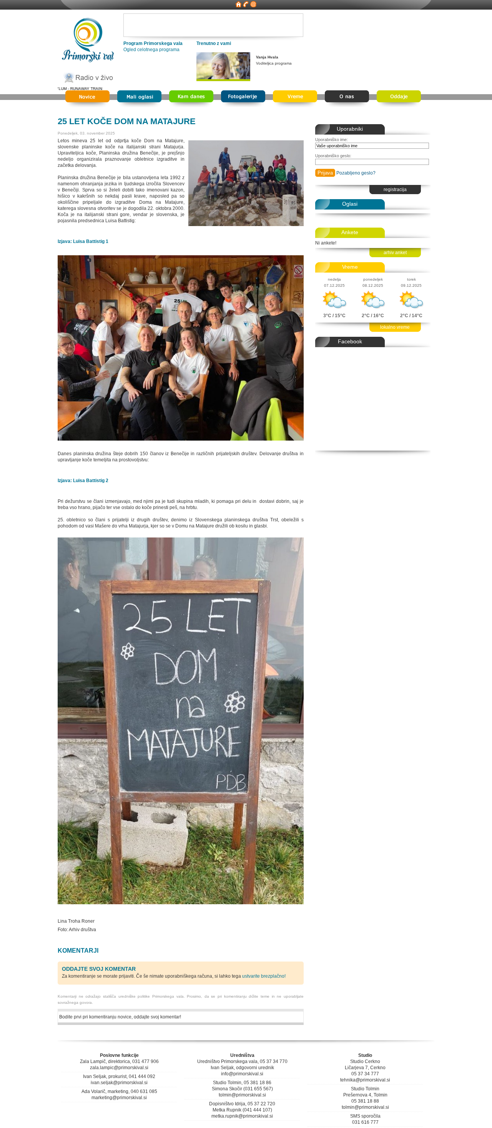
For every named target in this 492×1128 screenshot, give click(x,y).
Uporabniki (350, 129)
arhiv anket (395, 252)
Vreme (350, 267)
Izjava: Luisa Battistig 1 (83, 241)
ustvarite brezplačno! (264, 976)
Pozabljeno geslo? (356, 173)
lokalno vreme (395, 327)
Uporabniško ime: (331, 139)
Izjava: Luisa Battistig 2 (83, 480)
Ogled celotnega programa (151, 49)
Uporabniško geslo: (333, 155)
